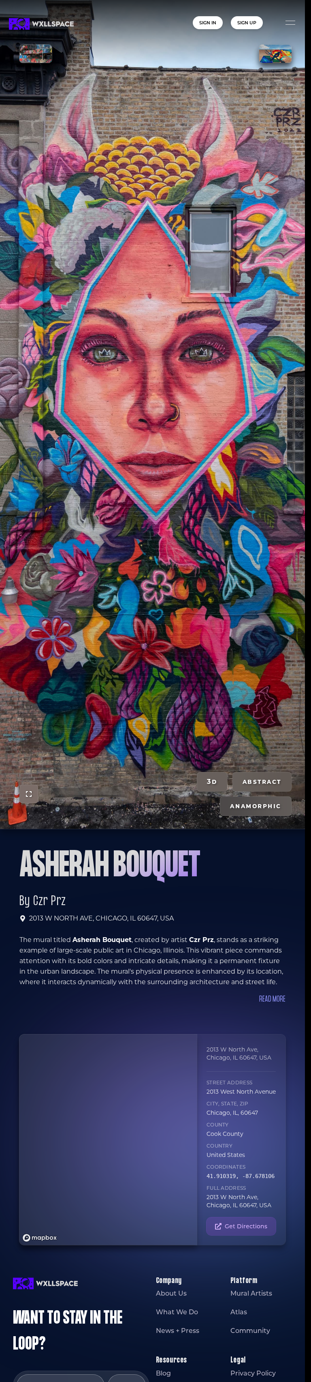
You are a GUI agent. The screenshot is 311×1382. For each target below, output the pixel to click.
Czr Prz (49, 901)
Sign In (207, 23)
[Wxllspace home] (41, 24)
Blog (163, 1373)
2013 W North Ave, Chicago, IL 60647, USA (101, 918)
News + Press (177, 1331)
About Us (171, 1293)
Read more (272, 999)
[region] (110, 1139)
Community (250, 1331)
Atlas (238, 1312)
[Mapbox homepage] (40, 1238)
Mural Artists (251, 1293)
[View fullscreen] (28, 794)
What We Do (177, 1312)
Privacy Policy (253, 1373)
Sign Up (246, 23)
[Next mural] (275, 54)
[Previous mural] (35, 54)
